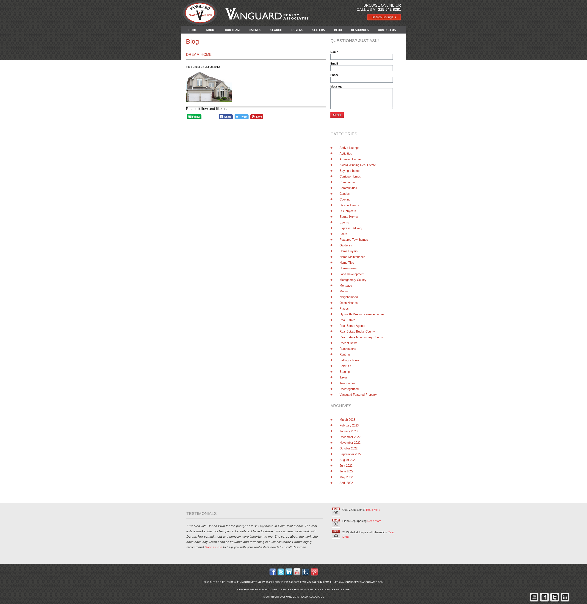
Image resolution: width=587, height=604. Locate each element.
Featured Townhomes (354, 239)
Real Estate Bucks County (357, 331)
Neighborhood (349, 297)
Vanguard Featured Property (358, 394)
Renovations (348, 348)
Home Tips (347, 262)
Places (344, 308)
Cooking (345, 199)
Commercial (347, 182)
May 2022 (346, 477)
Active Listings (349, 148)
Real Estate (347, 320)
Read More (373, 509)
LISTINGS (255, 30)
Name (334, 52)
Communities (348, 188)
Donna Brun (213, 547)
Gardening (346, 245)
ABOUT (211, 30)
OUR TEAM (232, 30)
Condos (345, 193)
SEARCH (276, 30)
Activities (346, 153)
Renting (345, 354)
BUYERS (297, 30)
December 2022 (350, 437)
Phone (334, 75)
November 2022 (350, 442)
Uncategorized (349, 389)
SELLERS (318, 30)
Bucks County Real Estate (332, 589)
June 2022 (346, 471)
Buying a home (350, 170)
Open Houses (349, 303)
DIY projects (348, 211)
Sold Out (345, 366)
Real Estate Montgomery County (361, 337)
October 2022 (348, 448)
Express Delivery (351, 228)
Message (336, 86)
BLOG (338, 30)
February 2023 (349, 425)
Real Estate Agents (352, 325)
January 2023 (348, 431)
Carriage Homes (350, 176)
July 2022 (346, 465)
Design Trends (349, 205)
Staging (345, 371)
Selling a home (349, 360)
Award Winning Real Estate (358, 165)
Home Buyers (349, 251)
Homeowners (348, 268)
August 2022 (348, 460)
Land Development (352, 274)
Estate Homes (349, 216)
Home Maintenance (352, 257)
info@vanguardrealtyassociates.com (358, 582)
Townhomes (347, 383)
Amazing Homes (351, 159)
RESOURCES (360, 30)
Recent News (348, 343)
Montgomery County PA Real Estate (285, 589)
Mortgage (346, 285)
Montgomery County (353, 280)
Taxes (344, 377)
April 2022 (346, 483)
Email (334, 63)
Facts (343, 234)
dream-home (199, 54)
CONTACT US (387, 30)
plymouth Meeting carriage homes (362, 314)
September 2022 (350, 454)
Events (344, 222)
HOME (192, 30)
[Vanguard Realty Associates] (384, 19)
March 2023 (347, 419)
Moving (344, 291)
